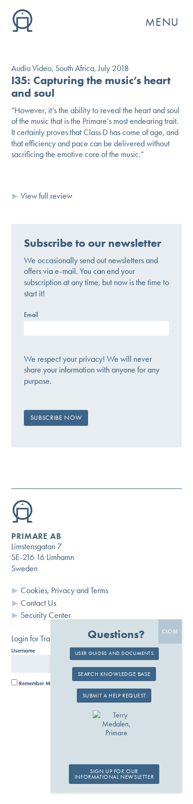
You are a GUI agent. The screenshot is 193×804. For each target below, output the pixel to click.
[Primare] (22, 29)
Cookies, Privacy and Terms (64, 590)
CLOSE (170, 631)
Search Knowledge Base (114, 674)
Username (23, 650)
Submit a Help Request (114, 695)
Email (31, 315)
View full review (46, 196)
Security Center (46, 615)
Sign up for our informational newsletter (114, 774)
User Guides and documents (114, 653)
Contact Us (38, 603)
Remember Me (35, 683)
